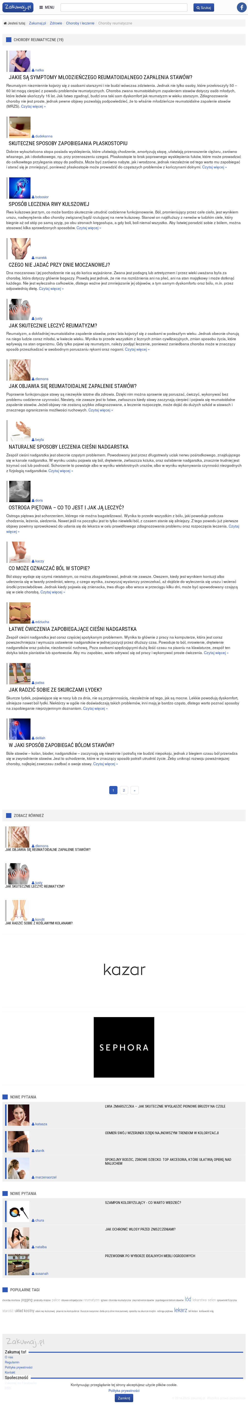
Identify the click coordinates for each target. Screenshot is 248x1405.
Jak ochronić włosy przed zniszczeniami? (140, 1229)
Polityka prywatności (18, 1367)
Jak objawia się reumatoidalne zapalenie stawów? (73, 386)
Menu (48, 7)
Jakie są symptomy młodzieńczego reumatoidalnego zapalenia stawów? (100, 77)
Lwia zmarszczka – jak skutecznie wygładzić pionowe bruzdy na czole (165, 1106)
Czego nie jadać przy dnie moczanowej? (59, 265)
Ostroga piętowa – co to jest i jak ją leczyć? (66, 507)
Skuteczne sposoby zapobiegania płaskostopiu (68, 143)
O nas (9, 1357)
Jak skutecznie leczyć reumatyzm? (53, 325)
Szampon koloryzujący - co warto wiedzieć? (143, 1203)
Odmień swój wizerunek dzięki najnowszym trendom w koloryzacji (162, 1133)
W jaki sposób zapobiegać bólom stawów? (61, 745)
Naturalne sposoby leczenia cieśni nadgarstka (69, 447)
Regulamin (12, 1362)
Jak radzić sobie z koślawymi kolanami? (39, 923)
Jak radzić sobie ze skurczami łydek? (55, 690)
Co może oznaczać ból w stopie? (49, 568)
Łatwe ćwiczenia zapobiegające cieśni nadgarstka (73, 629)
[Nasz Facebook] (242, 7)
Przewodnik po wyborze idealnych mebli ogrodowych (150, 1256)
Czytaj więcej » (33, 106)
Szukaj (205, 7)
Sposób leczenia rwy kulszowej (49, 204)
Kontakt (10, 1372)
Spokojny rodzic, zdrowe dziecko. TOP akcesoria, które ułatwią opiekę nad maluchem (168, 1161)
